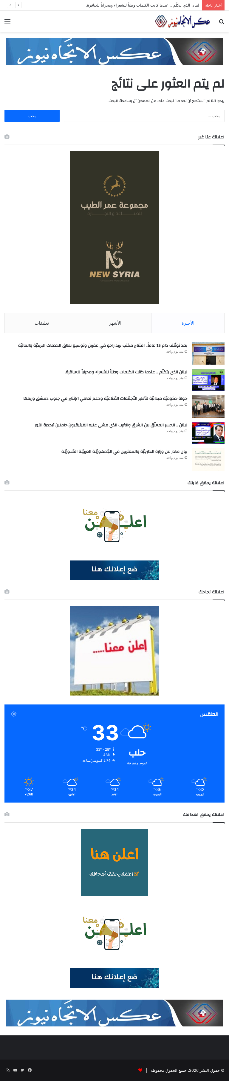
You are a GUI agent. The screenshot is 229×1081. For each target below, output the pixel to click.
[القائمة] (7, 23)
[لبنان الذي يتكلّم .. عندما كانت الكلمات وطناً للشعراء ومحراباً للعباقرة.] (208, 380)
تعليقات (42, 323)
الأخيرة (188, 323)
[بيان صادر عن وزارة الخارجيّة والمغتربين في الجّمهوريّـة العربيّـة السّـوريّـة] (208, 459)
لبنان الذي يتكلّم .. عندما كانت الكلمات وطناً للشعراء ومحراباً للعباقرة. (142, 5)
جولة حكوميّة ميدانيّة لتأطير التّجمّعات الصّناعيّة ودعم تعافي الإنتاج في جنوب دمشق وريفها (105, 398)
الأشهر (115, 323)
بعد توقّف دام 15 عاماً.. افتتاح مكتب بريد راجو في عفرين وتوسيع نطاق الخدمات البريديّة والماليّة (102, 345)
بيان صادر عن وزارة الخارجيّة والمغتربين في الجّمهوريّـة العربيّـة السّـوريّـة (124, 452)
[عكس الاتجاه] (182, 21)
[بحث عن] (222, 23)
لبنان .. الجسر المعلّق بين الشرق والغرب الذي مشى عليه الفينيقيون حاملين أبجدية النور (111, 425)
